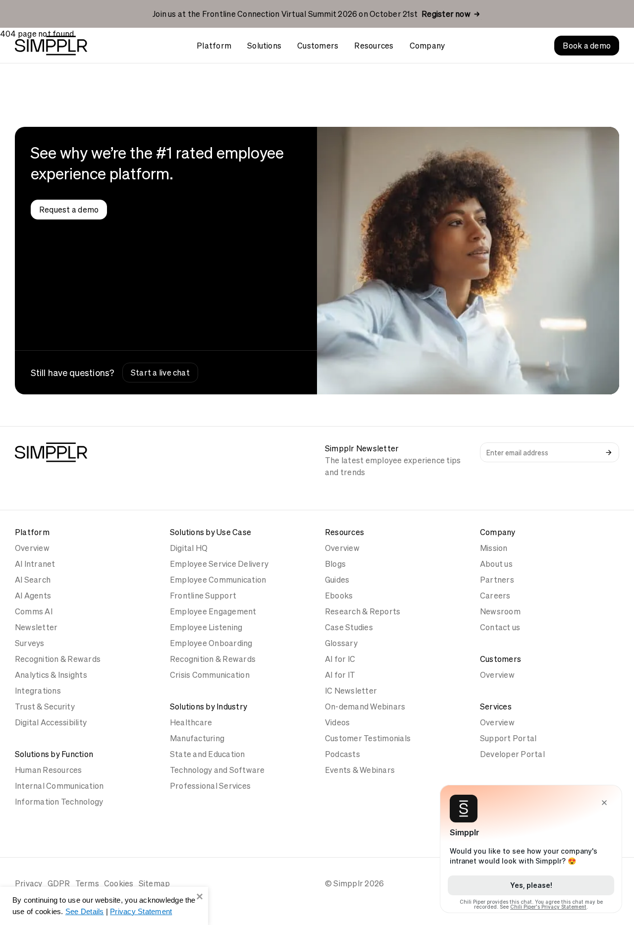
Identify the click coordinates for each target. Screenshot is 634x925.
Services (496, 706)
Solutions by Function (54, 754)
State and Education (207, 754)
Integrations (38, 690)
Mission (494, 548)
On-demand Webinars (365, 706)
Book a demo (587, 45)
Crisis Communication (210, 674)
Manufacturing (197, 738)
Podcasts (342, 754)
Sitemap (154, 883)
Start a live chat (160, 372)
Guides (337, 579)
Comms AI (34, 611)
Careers (495, 595)
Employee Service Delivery (219, 563)
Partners (497, 579)
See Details (84, 911)
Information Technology (59, 801)
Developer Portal (512, 754)
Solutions (264, 45)
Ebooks (339, 595)
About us (496, 563)
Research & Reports (362, 611)
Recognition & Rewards (58, 658)
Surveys (30, 643)
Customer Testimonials (368, 738)
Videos (337, 722)
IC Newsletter (351, 690)
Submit (609, 452)
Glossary (341, 643)
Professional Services (210, 785)
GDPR (59, 883)
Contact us (500, 627)
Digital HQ (189, 548)
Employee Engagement (213, 611)
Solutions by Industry (208, 706)
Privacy (29, 883)
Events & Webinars (360, 769)
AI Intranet (35, 563)
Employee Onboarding (211, 643)
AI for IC (340, 658)
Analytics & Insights (51, 674)
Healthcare (191, 722)
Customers (317, 45)
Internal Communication (59, 785)
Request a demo (69, 209)
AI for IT (340, 674)
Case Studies (349, 627)
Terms (87, 883)
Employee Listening (206, 627)
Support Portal (508, 738)
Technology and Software (217, 769)
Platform (214, 45)
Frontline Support (203, 595)
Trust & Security (45, 706)
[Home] (51, 45)
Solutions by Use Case (210, 532)
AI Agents (33, 595)
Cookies (119, 883)
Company (427, 45)
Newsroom (500, 611)
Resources (373, 45)
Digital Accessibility (51, 722)
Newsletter (36, 627)
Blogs (335, 563)
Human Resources (48, 769)
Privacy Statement (141, 911)
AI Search (33, 579)
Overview (32, 548)
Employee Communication (218, 579)
